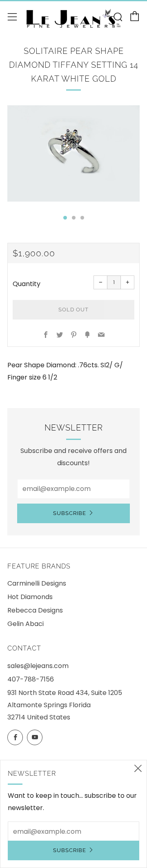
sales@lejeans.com (38, 665)
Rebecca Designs (35, 610)
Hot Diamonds (30, 597)
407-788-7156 (30, 679)
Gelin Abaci (25, 623)
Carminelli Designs (36, 583)
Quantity (26, 284)
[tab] (65, 218)
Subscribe (69, 513)
